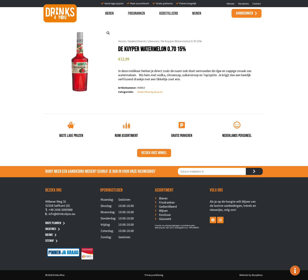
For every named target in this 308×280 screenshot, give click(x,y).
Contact (256, 3)
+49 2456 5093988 (60, 210)
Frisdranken (136, 13)
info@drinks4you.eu (62, 214)
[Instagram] (220, 220)
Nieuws (231, 3)
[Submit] (254, 171)
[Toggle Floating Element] (295, 271)
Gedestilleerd (168, 13)
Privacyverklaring (154, 275)
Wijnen (196, 13)
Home (122, 41)
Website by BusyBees (251, 275)
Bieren (109, 13)
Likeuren (153, 41)
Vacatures (243, 3)
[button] (108, 33)
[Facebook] (213, 220)
